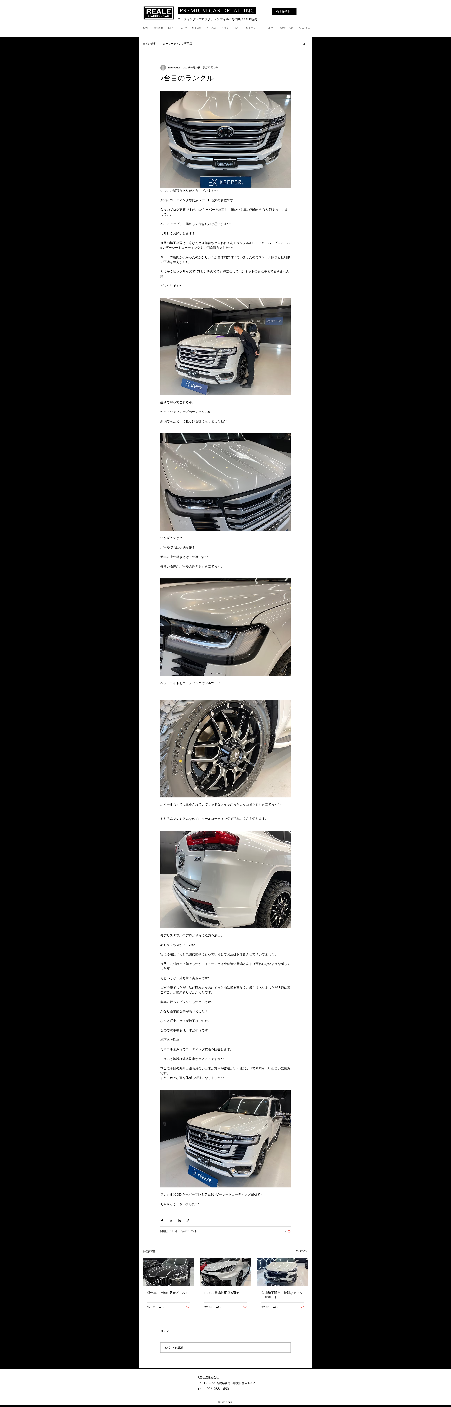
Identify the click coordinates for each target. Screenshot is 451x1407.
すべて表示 (302, 1251)
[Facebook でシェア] (162, 1220)
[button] (303, 43)
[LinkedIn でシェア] (179, 1220)
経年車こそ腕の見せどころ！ (167, 1293)
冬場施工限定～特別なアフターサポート (282, 1295)
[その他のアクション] (288, 68)
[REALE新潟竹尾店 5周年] (225, 1272)
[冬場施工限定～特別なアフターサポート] (282, 1272)
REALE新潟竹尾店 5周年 (221, 1293)
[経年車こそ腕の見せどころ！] (168, 1272)
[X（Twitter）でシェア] (170, 1220)
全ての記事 (149, 43)
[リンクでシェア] (188, 1220)
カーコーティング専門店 (177, 43)
